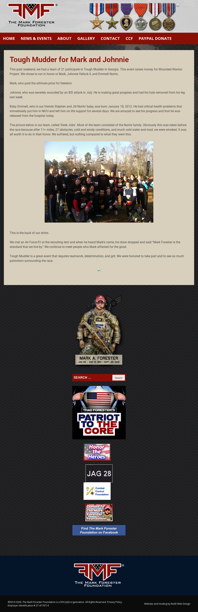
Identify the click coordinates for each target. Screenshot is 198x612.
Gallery (86, 38)
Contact (110, 38)
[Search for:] (92, 378)
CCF (129, 38)
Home (9, 38)
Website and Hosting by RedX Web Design (167, 603)
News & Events (36, 38)
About (64, 38)
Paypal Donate (155, 38)
